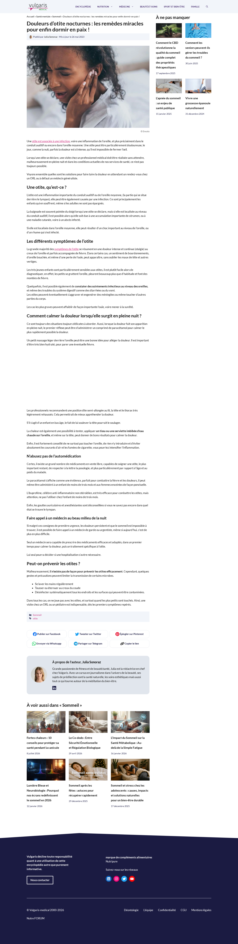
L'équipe (148, 910)
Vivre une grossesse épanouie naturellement (197, 103)
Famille (195, 6)
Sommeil (56, 16)
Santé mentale (43, 16)
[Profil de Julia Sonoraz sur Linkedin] (54, 688)
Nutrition (103, 6)
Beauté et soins (148, 6)
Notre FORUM (36, 918)
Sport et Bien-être (174, 6)
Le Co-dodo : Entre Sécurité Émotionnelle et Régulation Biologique (85, 742)
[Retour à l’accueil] (38, 6)
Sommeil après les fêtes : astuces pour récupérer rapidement (83, 790)
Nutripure (112, 861)
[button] (207, 7)
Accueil (30, 16)
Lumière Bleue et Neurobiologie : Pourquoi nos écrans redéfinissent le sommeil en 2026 (43, 793)
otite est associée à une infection (51, 141)
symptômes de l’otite (66, 249)
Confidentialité (167, 910)
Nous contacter (40, 880)
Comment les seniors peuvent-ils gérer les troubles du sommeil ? (197, 50)
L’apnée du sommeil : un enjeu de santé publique (168, 103)
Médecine (124, 6)
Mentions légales (201, 910)
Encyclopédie (83, 6)
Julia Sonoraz (91, 662)
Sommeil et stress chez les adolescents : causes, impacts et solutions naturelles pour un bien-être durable (129, 793)
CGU (184, 910)
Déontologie (131, 910)
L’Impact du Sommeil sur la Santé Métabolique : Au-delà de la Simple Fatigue (128, 742)
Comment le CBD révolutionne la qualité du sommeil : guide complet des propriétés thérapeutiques (168, 55)
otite (35, 618)
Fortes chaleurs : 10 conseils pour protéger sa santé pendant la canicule (43, 742)
